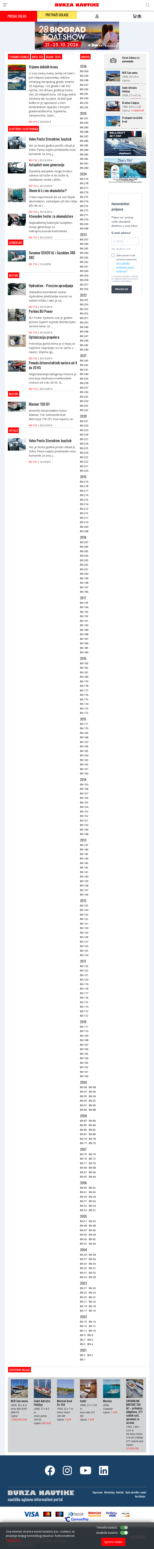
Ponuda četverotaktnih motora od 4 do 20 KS (53, 365)
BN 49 (83, 1225)
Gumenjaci (15, 242)
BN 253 (84, 309)
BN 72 (92, 1158)
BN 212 (84, 513)
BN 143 (84, 863)
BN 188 (84, 634)
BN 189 (84, 630)
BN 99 (83, 1087)
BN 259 (84, 275)
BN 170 (84, 728)
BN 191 (84, 621)
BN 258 (84, 280)
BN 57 (83, 1201)
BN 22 (92, 1297)
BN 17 (83, 1310)
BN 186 (84, 643)
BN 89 (83, 1109)
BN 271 (84, 215)
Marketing (109, 1492)
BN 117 (84, 993)
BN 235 (84, 396)
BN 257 (84, 284)
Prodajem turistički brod (132, 119)
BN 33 (83, 1268)
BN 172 (84, 713)
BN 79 (83, 1139)
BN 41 (83, 1243)
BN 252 (84, 313)
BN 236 (84, 392)
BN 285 (84, 145)
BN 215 (84, 499)
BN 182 (84, 668)
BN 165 (84, 751)
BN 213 (84, 509)
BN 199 (84, 578)
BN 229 (84, 430)
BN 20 (92, 1301)
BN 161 (84, 769)
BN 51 (83, 1221)
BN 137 (84, 890)
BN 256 (84, 289)
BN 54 (92, 1206)
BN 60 (92, 1192)
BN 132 (84, 919)
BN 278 (84, 183)
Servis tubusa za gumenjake (130, 59)
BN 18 (92, 1306)
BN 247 (84, 336)
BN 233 (84, 405)
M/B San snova (129, 72)
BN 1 (82, 1359)
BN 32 (92, 1268)
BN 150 (84, 825)
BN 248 (84, 331)
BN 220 (84, 470)
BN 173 (84, 708)
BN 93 (83, 1100)
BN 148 (84, 834)
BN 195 (84, 603)
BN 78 (92, 1139)
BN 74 (92, 1154)
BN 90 (92, 1105)
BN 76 (92, 1143)
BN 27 (83, 1288)
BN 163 (84, 760)
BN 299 (84, 76)
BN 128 (84, 937)
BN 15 (83, 1321)
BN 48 (92, 1225)
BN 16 (92, 1310)
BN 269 (84, 224)
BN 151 (84, 820)
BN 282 (84, 159)
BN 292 (84, 107)
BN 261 (84, 266)
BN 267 (84, 239)
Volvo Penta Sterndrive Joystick (50, 139)
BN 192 (84, 616)
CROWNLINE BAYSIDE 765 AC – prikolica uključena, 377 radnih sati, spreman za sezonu (134, 1412)
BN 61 (83, 1192)
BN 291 (84, 118)
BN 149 (84, 829)
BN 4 (90, 1344)
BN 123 (84, 966)
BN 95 (83, 1096)
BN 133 (84, 914)
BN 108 (84, 1040)
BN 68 (92, 1167)
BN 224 (84, 452)
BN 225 (84, 448)
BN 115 (84, 1002)
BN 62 (92, 1187)
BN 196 (84, 592)
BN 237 (84, 387)
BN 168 (84, 737)
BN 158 (84, 789)
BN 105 (84, 1054)
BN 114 (84, 1006)
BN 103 (84, 1063)
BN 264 (84, 253)
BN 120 (84, 979)
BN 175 (84, 699)
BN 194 (84, 607)
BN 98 (92, 1087)
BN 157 (84, 793)
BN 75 (83, 1154)
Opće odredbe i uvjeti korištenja (135, 1494)
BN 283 (84, 154)
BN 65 (83, 1176)
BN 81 (83, 1134)
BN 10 (92, 1330)
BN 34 (92, 1263)
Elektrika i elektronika (23, 129)
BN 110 (84, 1031)
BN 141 (84, 872)
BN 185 (84, 648)
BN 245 (84, 345)
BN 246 (84, 340)
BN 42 (92, 1239)
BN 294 (84, 98)
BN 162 (84, 764)
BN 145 (84, 854)
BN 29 (83, 1277)
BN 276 (84, 192)
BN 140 (84, 876)
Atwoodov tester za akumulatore (51, 216)
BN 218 (84, 486)
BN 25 (83, 1292)
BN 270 (84, 219)
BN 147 (84, 845)
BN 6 (90, 1339)
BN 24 (92, 1292)
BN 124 (84, 955)
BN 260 (84, 271)
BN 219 (84, 481)
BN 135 (84, 905)
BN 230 (84, 425)
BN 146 (84, 849)
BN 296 (84, 89)
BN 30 (92, 1272)
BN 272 (84, 210)
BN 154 (84, 807)
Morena (107, 1401)
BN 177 (84, 690)
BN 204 (84, 555)
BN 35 (83, 1263)
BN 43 (83, 1239)
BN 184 (84, 652)
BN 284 (84, 150)
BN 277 (84, 188)
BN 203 (84, 560)
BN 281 (84, 163)
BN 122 (84, 970)
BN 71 (83, 1163)
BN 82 (92, 1130)
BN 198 (84, 583)
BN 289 (84, 127)
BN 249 (84, 327)
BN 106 (84, 1049)
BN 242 (84, 365)
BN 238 (84, 383)
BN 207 (84, 542)
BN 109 (84, 1035)
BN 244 (84, 349)
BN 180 (84, 677)
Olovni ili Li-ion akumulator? (48, 190)
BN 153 (84, 811)
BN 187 (84, 639)
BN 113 (84, 1011)
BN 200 (84, 573)
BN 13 (83, 1326)
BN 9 (82, 1335)
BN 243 (84, 360)
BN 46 (92, 1230)
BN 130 (84, 928)
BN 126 (84, 946)
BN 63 (83, 1187)
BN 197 (84, 587)
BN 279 (84, 179)
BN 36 (92, 1259)
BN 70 (92, 1163)
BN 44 (92, 1234)
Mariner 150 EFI (39, 404)
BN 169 (84, 733)
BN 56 (92, 1201)
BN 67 (83, 1172)
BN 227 (84, 439)
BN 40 (92, 1243)
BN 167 (84, 742)
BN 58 (92, 1196)
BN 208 (84, 531)
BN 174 (84, 704)
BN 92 (92, 1100)
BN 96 (92, 1091)
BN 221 (84, 466)
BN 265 (84, 248)
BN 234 (84, 401)
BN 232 (84, 410)
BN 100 (84, 1076)
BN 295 (84, 94)
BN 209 (84, 527)
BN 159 (84, 784)
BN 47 (83, 1230)
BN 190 (84, 625)
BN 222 (84, 461)
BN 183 (84, 663)
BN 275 (84, 197)
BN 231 (84, 421)
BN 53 (83, 1210)
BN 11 (83, 1330)
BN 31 (83, 1272)
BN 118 (84, 988)
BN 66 (92, 1172)
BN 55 (83, 1206)
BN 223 (84, 457)
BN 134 (84, 910)
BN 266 (84, 244)
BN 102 (84, 1067)
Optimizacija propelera (44, 337)
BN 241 (84, 369)
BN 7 (82, 1339)
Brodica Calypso (130, 102)
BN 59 (83, 1196)
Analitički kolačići (107, 1533)
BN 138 (84, 885)
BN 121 (84, 975)
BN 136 (84, 894)
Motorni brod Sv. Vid (64, 1403)
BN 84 (92, 1125)
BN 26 (92, 1288)
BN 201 (84, 569)
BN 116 (84, 997)
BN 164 (84, 755)
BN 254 (84, 304)
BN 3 (82, 1355)
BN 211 (84, 518)
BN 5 (82, 1344)
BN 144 (84, 858)
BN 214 (84, 504)
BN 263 (84, 257)
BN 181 (84, 672)
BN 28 (92, 1277)
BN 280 (84, 168)
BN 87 (83, 1120)
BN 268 (84, 228)
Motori (13, 275)
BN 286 (84, 141)
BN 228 (84, 434)
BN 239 (84, 378)
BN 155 (84, 802)
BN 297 (84, 85)
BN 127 (84, 941)
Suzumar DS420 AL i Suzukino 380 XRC (52, 255)
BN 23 (83, 1297)
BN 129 (84, 932)
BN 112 (84, 1015)
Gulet (83, 1401)
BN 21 (83, 1301)
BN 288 (84, 132)
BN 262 (84, 262)
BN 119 (84, 984)
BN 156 (33, 122)
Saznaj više (13, 1540)
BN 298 (84, 80)
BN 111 (84, 1026)
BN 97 (83, 1091)
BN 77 (83, 1143)
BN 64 (92, 1176)
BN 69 (83, 1167)
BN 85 (83, 1125)
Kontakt (120, 1492)
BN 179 (84, 681)
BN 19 (83, 1306)
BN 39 (83, 1254)
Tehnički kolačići (106, 1527)
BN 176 (84, 695)
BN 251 (84, 318)
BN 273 (84, 206)
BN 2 (90, 1355)
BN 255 (84, 300)
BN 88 (92, 1109)
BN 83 (83, 1130)
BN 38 (92, 1254)
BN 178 (84, 686)
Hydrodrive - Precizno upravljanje (51, 285)
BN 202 (84, 564)
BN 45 (83, 1234)
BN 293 (84, 103)
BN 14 (92, 1321)
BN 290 (84, 123)
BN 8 (90, 1335)
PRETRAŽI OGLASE (57, 14)
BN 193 (84, 612)
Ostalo (13, 430)
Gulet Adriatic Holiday (129, 89)
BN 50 (92, 1221)
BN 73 (83, 1158)
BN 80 (92, 1134)
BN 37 (83, 1259)
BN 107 (84, 1045)
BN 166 (84, 746)
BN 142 (84, 867)
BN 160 (84, 773)
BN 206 (84, 546)
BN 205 (84, 551)
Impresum (98, 1492)
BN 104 (84, 1058)
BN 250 (84, 322)
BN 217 (84, 490)
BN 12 (92, 1326)
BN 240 (84, 374)
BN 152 (84, 816)
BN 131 (84, 923)
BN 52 (92, 1210)
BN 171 (84, 724)
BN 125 (84, 950)
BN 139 (84, 881)
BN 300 (84, 71)
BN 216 (84, 495)
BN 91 (83, 1105)
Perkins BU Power (41, 311)
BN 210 (84, 522)
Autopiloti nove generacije (46, 164)
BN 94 (92, 1096)
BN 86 (92, 1120)
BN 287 (84, 136)
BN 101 (84, 1072)
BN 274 (84, 201)
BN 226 (84, 443)
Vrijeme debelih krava (43, 66)
